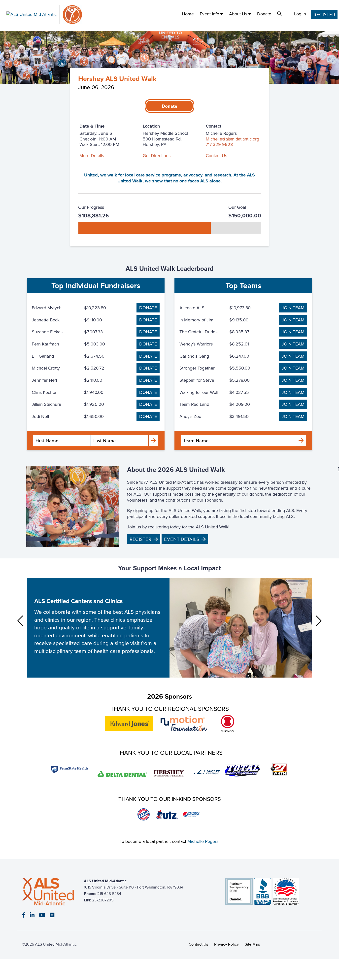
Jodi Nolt (40, 416)
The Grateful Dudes (198, 332)
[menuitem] (188, 14)
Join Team (293, 308)
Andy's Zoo (190, 416)
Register (324, 14)
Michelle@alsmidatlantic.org (232, 139)
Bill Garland (43, 356)
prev (20, 621)
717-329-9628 (219, 144)
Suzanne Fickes (47, 332)
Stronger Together (197, 368)
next (319, 621)
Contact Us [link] (198, 944)
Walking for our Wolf (198, 392)
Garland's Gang (194, 356)
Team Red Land (194, 404)
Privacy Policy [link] (226, 944)
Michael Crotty (46, 368)
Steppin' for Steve (196, 380)
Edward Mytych (47, 308)
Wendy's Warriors (196, 344)
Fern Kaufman (45, 344)
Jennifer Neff (44, 380)
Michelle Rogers (202, 841)
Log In (300, 14)
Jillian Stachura (46, 404)
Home (188, 14)
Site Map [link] (252, 944)
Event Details (181, 539)
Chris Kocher (44, 392)
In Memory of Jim (196, 320)
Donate (264, 14)
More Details (91, 155)
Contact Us (216, 155)
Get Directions (156, 155)
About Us (238, 14)
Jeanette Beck (46, 320)
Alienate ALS (191, 308)
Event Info (210, 14)
